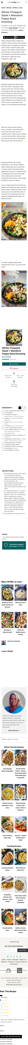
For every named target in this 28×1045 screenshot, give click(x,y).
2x (22, 407)
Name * (2, 1025)
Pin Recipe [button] (15, 368)
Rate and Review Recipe (11, 1036)
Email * (2, 1031)
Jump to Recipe (9, 37)
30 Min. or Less (18, 7)
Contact (11, 961)
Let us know (13, 546)
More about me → (14, 730)
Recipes (8, 7)
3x (24, 407)
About (9, 959)
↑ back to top (14, 942)
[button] (3, 359)
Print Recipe (20, 37)
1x (19, 407)
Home (3, 7)
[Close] (1, 995)
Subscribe (22, 950)
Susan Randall (6, 357)
